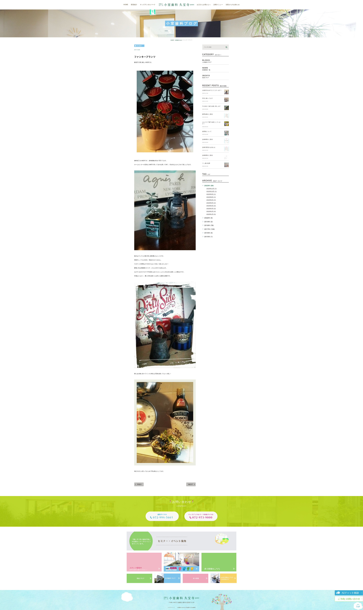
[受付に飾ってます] (226, 100)
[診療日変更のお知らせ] (226, 149)
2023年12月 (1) (211, 188)
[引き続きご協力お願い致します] (226, 108)
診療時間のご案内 (207, 139)
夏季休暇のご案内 (207, 114)
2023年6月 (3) (211, 200)
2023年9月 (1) (211, 194)
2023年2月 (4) (211, 211)
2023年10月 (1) (211, 191)
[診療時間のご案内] (226, 141)
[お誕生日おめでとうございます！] (226, 92)
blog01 (139, 45)
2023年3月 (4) (211, 208)
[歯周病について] (226, 133)
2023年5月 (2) (211, 202)
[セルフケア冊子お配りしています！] (226, 123)
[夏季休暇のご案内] (226, 115)
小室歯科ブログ (178, 40)
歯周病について (206, 131)
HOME (172, 40)
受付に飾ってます (207, 98)
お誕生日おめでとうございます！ (212, 90)
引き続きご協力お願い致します (211, 106)
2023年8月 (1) (211, 197)
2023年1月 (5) (211, 214)
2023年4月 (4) (211, 205)
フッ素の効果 (206, 163)
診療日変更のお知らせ (208, 147)
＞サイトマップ (171, 607)
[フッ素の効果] (226, 165)
